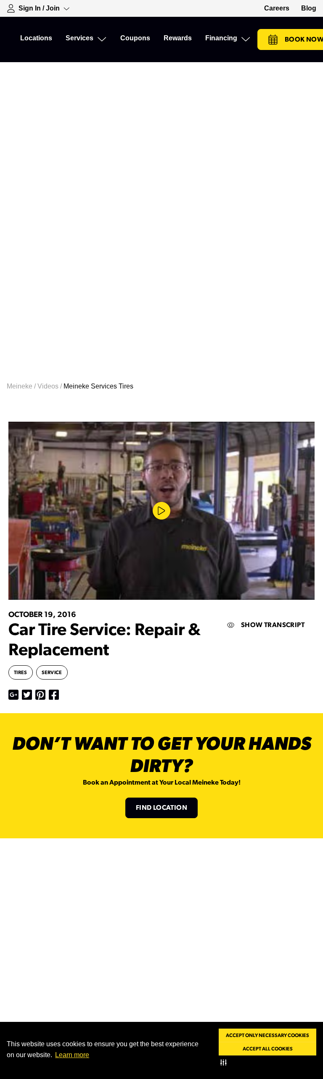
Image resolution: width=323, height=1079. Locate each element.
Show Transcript (272, 625)
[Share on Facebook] (54, 695)
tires (20, 672)
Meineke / (22, 386)
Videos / (50, 386)
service (52, 672)
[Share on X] (27, 695)
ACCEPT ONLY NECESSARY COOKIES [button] (267, 1035)
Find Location (161, 807)
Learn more (72, 1054)
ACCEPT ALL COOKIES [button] (268, 1048)
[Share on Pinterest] (40, 695)
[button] (225, 1062)
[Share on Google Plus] (13, 695)
